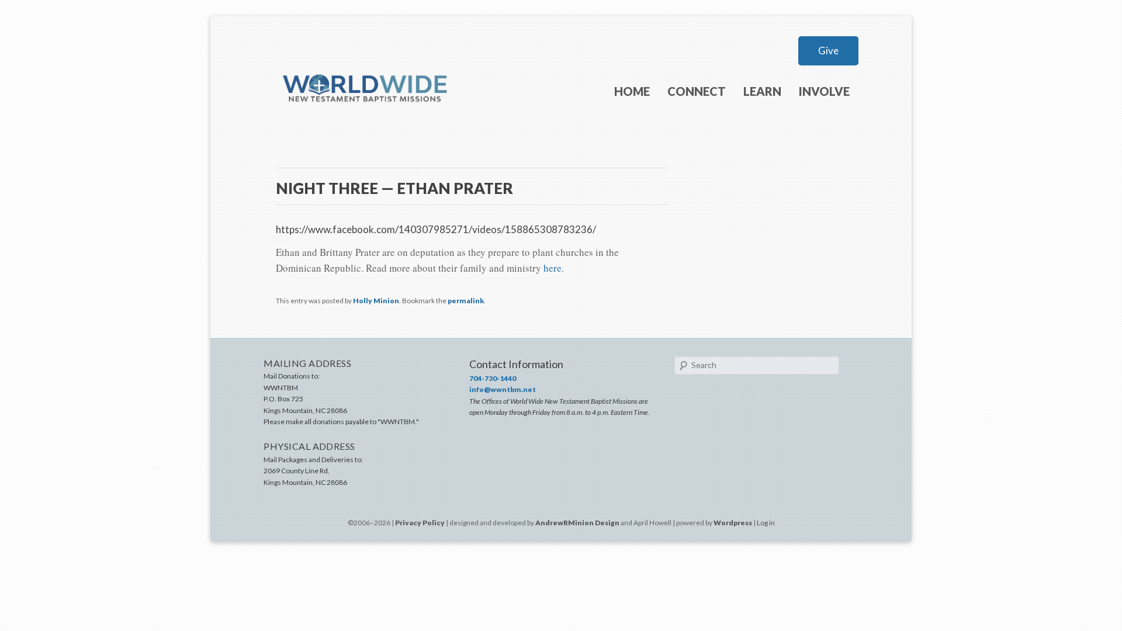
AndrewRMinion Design (577, 522)
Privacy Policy (420, 522)
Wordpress (733, 522)
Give (828, 50)
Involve (824, 91)
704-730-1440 (492, 378)
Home (632, 91)
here (552, 268)
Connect (696, 91)
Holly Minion (376, 300)
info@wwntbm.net (502, 389)
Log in (766, 522)
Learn (762, 91)
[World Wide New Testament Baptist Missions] (366, 121)
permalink (466, 300)
